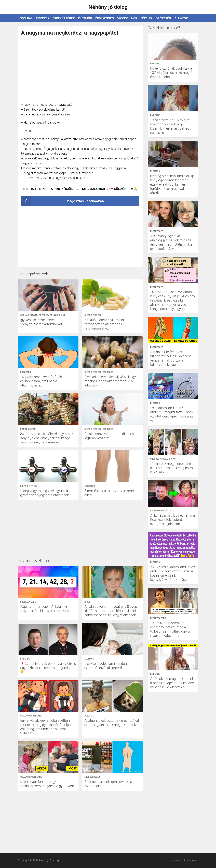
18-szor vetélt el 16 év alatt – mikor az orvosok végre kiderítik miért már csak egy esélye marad (172, 126)
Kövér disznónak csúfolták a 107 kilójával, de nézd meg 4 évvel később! (171, 72)
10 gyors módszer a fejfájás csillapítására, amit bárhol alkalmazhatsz (41, 381)
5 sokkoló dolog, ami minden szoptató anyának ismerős (105, 666)
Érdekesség (104, 18)
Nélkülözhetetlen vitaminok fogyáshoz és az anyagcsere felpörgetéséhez (105, 324)
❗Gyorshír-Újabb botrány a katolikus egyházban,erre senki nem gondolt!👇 (48, 668)
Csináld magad (29, 315)
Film (172, 511)
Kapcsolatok (28, 429)
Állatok (181, 18)
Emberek (42, 18)
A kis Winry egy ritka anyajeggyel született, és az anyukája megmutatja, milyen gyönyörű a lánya (172, 242)
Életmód (85, 18)
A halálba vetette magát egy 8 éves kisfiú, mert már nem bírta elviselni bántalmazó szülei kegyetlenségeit (110, 611)
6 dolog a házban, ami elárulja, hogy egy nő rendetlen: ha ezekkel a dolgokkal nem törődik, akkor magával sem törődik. (172, 184)
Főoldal (26, 18)
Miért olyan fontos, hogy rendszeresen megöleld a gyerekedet (48, 784)
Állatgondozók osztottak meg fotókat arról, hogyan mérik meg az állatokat (111, 723)
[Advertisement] (80, 69)
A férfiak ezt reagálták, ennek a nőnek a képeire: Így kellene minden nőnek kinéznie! (172, 683)
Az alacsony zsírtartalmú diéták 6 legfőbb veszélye (109, 436)
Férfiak (146, 18)
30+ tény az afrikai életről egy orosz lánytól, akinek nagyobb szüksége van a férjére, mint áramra (46, 438)
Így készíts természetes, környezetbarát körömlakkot (41, 322)
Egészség (163, 18)
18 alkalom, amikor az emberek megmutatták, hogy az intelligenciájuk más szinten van (172, 414)
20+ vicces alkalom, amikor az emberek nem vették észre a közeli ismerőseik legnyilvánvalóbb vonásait (172, 573)
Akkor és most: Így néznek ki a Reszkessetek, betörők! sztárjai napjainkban (172, 519)
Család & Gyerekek (31, 716)
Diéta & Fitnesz (92, 315)
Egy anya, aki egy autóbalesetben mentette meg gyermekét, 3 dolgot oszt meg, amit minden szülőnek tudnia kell (46, 727)
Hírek (87, 602)
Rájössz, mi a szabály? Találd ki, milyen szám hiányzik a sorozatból (45, 609)
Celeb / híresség (159, 511)
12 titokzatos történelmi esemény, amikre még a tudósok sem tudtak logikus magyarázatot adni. (170, 629)
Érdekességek (64, 18)
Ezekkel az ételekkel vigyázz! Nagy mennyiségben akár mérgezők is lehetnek (110, 381)
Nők (134, 18)
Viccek (122, 18)
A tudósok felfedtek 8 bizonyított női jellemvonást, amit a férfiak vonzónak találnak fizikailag (171, 358)
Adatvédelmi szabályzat (184, 860)
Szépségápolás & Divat (52, 315)
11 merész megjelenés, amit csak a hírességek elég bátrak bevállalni (172, 468)
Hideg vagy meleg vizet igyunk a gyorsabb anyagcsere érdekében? (45, 493)
